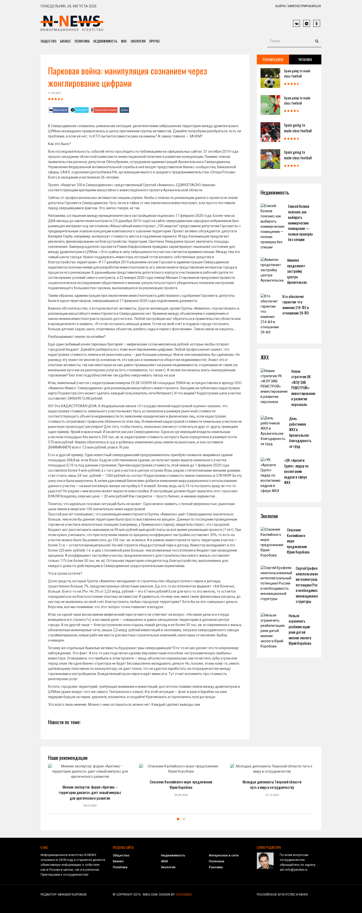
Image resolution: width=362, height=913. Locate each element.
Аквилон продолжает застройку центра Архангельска (297, 271)
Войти (280, 6)
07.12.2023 (272, 795)
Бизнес (65, 41)
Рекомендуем (273, 59)
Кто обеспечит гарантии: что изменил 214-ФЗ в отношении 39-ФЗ (295, 305)
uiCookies (184, 894)
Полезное (216, 861)
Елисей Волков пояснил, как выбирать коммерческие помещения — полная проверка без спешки (300, 222)
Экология (138, 41)
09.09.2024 (181, 795)
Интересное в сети (223, 855)
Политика (82, 41)
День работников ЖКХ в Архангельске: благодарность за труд (300, 432)
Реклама (216, 867)
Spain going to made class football (297, 73)
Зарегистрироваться (304, 6)
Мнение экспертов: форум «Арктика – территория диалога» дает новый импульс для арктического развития (90, 792)
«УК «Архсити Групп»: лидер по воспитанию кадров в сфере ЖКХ (296, 471)
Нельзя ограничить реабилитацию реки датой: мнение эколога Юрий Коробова (300, 629)
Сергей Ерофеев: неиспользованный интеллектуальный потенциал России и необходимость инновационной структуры (310, 584)
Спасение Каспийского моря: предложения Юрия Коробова (181, 784)
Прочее (154, 41)
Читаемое (305, 59)
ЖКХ (124, 41)
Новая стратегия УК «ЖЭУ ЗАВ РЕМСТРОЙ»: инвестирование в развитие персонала (303, 387)
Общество (48, 41)
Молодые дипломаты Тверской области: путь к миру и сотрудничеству (272, 784)
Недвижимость (105, 41)
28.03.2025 (90, 805)
